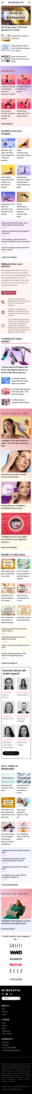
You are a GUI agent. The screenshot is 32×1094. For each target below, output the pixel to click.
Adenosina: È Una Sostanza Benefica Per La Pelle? (7, 598)
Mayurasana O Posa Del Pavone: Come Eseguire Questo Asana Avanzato (15, 224)
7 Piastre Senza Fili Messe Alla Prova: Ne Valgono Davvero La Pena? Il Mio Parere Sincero (14, 370)
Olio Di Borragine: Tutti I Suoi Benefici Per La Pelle (14, 29)
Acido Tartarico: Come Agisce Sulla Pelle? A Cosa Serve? (20, 59)
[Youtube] (7, 994)
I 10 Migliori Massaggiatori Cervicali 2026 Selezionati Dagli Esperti (16, 922)
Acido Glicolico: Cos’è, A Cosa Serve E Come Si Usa (13, 475)
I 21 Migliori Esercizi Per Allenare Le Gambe (23, 89)
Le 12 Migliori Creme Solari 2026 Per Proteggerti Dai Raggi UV (14, 876)
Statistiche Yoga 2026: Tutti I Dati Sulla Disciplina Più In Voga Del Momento (7, 155)
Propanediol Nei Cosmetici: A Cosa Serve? (7, 787)
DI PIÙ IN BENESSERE (10, 885)
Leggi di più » (5, 227)
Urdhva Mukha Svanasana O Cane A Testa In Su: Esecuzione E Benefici (7, 182)
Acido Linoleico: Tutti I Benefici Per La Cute (23, 598)
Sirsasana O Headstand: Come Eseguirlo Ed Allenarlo (15, 232)
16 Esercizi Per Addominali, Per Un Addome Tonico (23, 113)
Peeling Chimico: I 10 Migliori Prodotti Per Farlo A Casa (13, 507)
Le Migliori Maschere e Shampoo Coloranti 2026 (16, 851)
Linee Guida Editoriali (9, 1048)
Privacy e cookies (7, 1086)
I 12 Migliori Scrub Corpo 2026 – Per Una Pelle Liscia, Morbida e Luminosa (14, 539)
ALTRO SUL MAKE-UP (9, 663)
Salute (4, 1028)
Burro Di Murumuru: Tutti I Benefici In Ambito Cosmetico (7, 620)
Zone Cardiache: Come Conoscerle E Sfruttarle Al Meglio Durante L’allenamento (16, 240)
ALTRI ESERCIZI (7, 124)
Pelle (3, 1009)
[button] (2, 2)
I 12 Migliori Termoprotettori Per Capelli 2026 (15, 868)
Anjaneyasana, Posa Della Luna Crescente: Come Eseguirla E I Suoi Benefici (8, 209)
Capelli (4, 1014)
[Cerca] (19, 998)
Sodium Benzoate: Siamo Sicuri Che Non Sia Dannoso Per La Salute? (20, 48)
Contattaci (5, 1045)
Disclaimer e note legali (21, 1086)
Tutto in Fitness (7, 1034)
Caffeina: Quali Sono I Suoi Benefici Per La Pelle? (16, 646)
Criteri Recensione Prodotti (11, 1050)
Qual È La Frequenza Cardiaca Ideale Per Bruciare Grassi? (15, 249)
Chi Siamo (5, 1042)
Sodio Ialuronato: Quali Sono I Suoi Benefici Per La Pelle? (13, 638)
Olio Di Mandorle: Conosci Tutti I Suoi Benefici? (23, 836)
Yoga (3, 1023)
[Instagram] (11, 994)
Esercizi (4, 1026)
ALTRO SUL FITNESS (9, 257)
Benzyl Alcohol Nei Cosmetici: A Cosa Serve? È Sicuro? (14, 630)
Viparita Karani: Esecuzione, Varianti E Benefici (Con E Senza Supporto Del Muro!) (23, 182)
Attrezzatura (6, 1031)
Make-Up (5, 1012)
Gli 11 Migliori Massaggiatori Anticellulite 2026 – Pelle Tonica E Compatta (20, 391)
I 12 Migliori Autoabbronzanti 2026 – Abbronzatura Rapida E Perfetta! (14, 860)
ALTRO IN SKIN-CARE (9, 547)
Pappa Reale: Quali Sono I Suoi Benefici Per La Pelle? (8, 573)
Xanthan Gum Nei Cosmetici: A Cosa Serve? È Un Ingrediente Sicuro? (14, 654)
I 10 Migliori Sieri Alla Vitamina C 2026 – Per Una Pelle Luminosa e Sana (15, 443)
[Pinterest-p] (3, 994)
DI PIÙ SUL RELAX (8, 929)
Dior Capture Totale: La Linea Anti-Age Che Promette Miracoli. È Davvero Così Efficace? (8, 839)
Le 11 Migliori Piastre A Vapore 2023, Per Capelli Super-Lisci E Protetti (19, 380)
